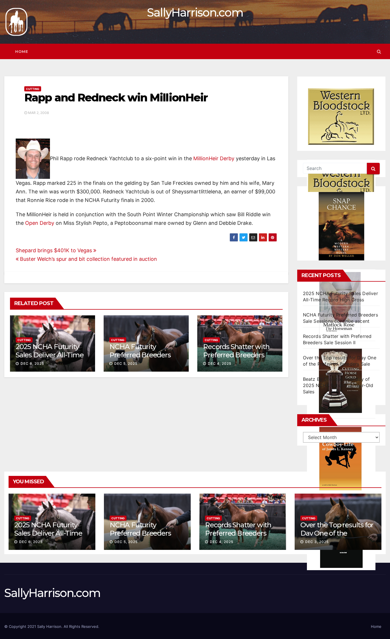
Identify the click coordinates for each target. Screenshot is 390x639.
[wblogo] (341, 116)
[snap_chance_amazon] (341, 226)
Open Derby (39, 223)
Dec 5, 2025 (125, 363)
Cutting (32, 89)
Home (21, 51)
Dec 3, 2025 (317, 542)
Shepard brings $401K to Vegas (54, 250)
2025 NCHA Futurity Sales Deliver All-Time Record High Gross (50, 354)
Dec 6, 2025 (32, 363)
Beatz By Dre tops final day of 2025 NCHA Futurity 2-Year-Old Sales (338, 385)
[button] (379, 51)
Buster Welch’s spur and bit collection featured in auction (88, 259)
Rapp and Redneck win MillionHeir (116, 97)
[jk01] (341, 458)
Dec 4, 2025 (219, 363)
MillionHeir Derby (213, 158)
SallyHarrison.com (195, 12)
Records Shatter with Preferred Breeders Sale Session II (236, 354)
